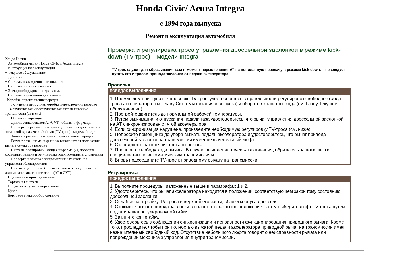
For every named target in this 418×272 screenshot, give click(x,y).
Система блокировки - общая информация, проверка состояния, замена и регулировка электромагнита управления (54, 152)
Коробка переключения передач (32, 100)
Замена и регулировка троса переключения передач (52, 136)
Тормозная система (23, 182)
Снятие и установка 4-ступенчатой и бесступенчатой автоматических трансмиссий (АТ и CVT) (51, 170)
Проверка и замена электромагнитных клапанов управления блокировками (46, 161)
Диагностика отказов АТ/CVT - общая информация (51, 122)
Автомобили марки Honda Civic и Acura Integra (45, 63)
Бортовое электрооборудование (33, 195)
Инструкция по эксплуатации (31, 68)
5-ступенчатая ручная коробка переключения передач (54, 104)
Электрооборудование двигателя (34, 90)
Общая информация (27, 118)
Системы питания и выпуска (30, 86)
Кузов (12, 191)
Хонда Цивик (15, 59)
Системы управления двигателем (34, 95)
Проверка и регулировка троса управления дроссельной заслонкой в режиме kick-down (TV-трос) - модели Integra (52, 129)
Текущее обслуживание (27, 72)
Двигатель (16, 77)
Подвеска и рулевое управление (33, 186)
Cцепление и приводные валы (31, 177)
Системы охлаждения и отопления (35, 81)
